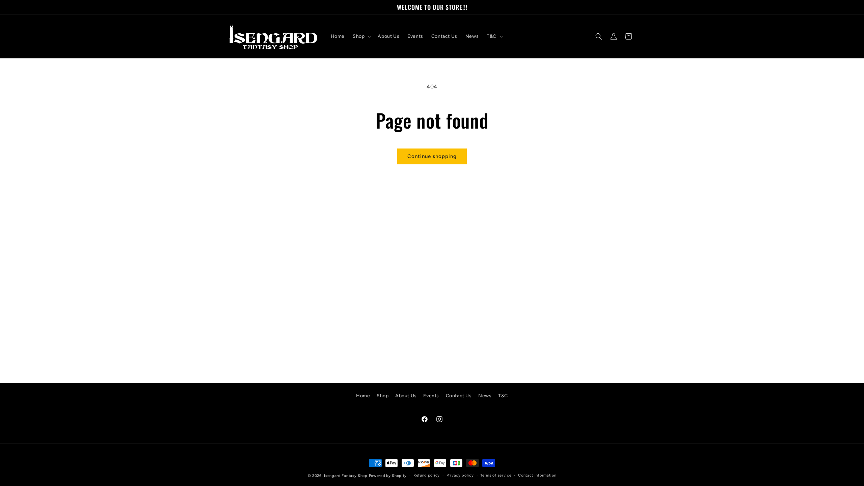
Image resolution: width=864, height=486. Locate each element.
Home (363, 396)
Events (431, 396)
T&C (503, 396)
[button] (361, 36)
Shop (382, 396)
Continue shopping (432, 156)
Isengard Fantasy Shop (346, 476)
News (484, 396)
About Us (406, 396)
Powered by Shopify (388, 476)
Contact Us (459, 396)
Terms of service (495, 475)
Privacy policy (460, 475)
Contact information (537, 475)
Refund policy (426, 475)
